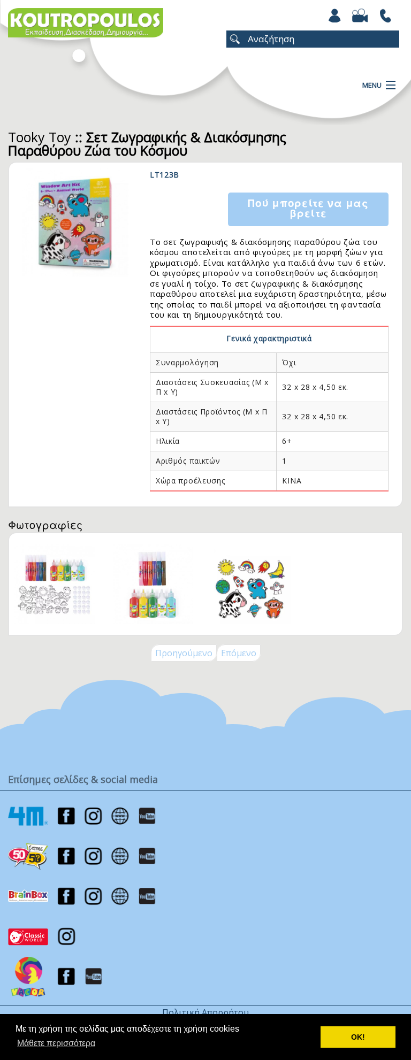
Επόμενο (238, 653)
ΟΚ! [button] (358, 1037)
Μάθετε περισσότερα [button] (56, 1043)
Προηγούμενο (183, 653)
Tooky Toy (39, 137)
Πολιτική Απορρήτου (205, 1012)
